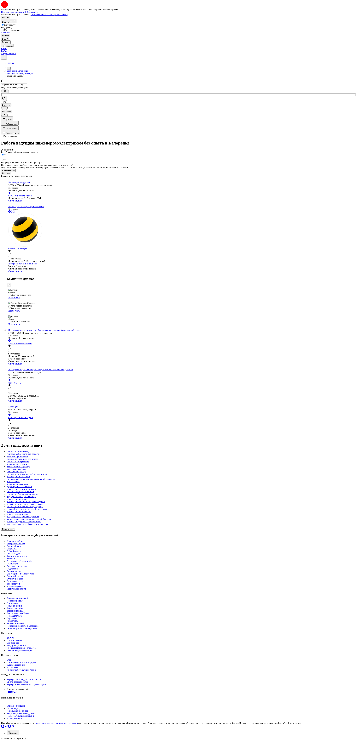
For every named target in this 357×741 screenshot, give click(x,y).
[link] (6, 42)
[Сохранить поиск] (4, 98)
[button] (4, 48)
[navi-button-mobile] (4, 57)
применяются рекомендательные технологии (56, 723)
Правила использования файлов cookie (49, 14)
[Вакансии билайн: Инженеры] (181, 230)
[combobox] (14, 84)
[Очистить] (5, 91)
